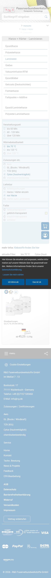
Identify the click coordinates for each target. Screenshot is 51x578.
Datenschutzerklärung (12, 270)
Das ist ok (37, 282)
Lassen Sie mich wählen (13, 274)
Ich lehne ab (13, 282)
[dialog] (25, 289)
